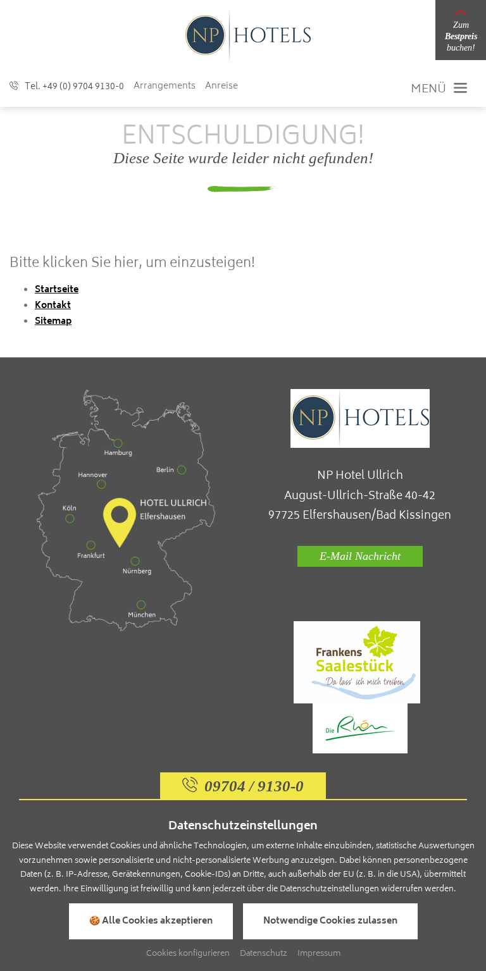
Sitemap (53, 322)
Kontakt (53, 306)
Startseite (56, 290)
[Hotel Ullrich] (248, 36)
